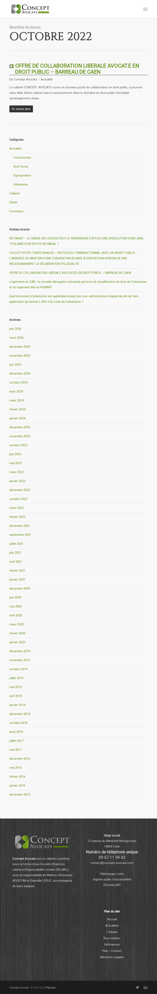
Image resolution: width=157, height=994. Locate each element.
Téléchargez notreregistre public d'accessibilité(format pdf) (112, 879)
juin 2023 (15, 454)
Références (112, 944)
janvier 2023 (17, 481)
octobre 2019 (18, 669)
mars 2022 (16, 508)
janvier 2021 (17, 579)
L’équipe (112, 932)
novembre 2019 (19, 660)
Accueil (112, 919)
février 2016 (17, 776)
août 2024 (16, 391)
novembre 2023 (19, 436)
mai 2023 (15, 463)
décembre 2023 (19, 427)
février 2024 (17, 409)
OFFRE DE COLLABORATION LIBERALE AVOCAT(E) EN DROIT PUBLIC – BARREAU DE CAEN (70, 273)
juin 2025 (15, 364)
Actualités (112, 925)
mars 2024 (16, 400)
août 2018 (16, 732)
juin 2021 (15, 553)
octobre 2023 (18, 445)
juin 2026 (15, 329)
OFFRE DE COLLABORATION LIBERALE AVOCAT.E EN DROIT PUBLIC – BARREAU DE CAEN (77, 69)
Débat (13, 202)
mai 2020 (15, 606)
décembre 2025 (19, 347)
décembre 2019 (19, 651)
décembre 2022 (19, 490)
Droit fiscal (20, 166)
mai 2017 (15, 750)
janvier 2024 (17, 418)
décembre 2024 (19, 373)
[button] (145, 9)
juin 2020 (15, 597)
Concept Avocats (25, 79)
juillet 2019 (16, 678)
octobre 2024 (18, 382)
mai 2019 (15, 687)
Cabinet (14, 193)
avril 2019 (15, 696)
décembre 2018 (19, 714)
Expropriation (22, 175)
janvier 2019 (17, 705)
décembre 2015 (19, 794)
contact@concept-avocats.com (111, 863)
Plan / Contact (112, 951)
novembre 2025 (19, 355)
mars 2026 (16, 338)
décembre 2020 (19, 588)
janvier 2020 (17, 642)
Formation (16, 211)
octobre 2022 (18, 499)
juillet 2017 (16, 741)
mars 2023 (16, 472)
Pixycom (51, 987)
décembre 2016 (19, 759)
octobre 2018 (18, 723)
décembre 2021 (19, 526)
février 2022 (17, 517)
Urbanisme (20, 184)
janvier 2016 (17, 785)
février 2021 (17, 570)
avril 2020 (15, 615)
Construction (22, 157)
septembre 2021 (20, 535)
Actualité (47, 79)
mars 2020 (16, 624)
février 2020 (17, 633)
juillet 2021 (16, 544)
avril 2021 (15, 561)
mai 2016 (15, 767)
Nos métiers (112, 938)
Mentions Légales (112, 957)
